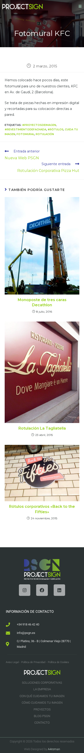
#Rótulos (55, 129)
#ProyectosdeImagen (39, 125)
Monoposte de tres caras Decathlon (42, 302)
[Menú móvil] (80, 6)
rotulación (45, 134)
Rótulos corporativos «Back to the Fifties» (42, 509)
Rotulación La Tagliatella (42, 428)
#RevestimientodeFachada (25, 129)
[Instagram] (24, 590)
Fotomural (25, 134)
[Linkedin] (59, 590)
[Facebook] (42, 590)
